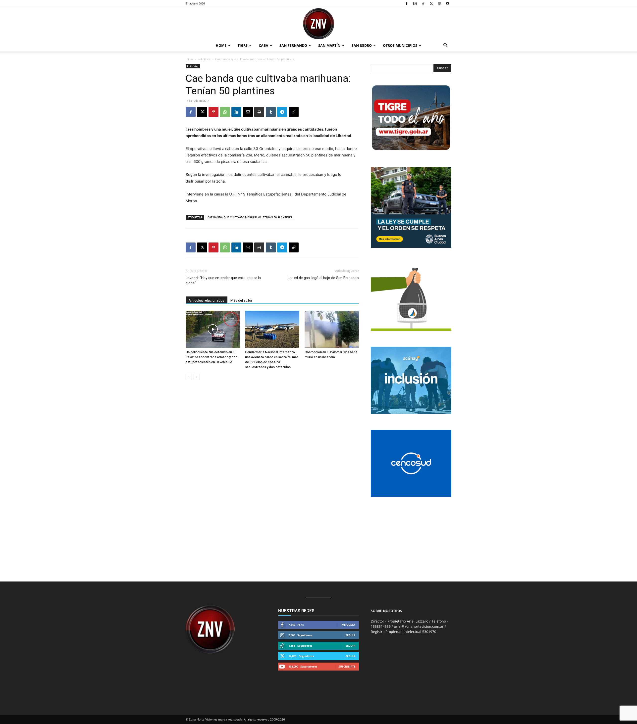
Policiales (204, 59)
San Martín (329, 45)
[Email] (248, 112)
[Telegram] (282, 112)
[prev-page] (189, 377)
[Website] (439, 3)
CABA (263, 45)
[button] (445, 46)
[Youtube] (447, 3)
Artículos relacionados (206, 300)
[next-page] (197, 377)
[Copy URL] (294, 112)
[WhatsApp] (225, 112)
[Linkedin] (236, 112)
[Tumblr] (271, 112)
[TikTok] (423, 3)
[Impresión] (259, 112)
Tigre (243, 45)
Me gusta (348, 625)
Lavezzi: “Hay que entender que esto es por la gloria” (223, 280)
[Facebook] (406, 3)
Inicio (189, 59)
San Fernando (293, 45)
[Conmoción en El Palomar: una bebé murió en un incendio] (332, 329)
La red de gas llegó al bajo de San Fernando (323, 278)
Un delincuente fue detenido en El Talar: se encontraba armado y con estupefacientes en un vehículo (211, 357)
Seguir (350, 635)
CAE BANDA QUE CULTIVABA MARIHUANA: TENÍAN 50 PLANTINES (250, 217)
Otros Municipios (400, 45)
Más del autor (241, 300)
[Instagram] (415, 3)
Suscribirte (346, 666)
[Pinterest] (213, 112)
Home (221, 45)
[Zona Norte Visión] (318, 23)
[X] (431, 3)
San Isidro (362, 45)
